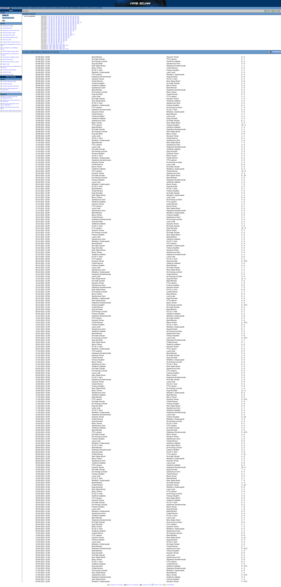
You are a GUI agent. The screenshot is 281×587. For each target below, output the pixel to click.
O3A (57, 45)
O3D (67, 45)
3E (63, 16)
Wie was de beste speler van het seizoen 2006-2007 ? (9, 104)
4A (68, 16)
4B (71, 16)
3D (61, 16)
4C (73, 16)
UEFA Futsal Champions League (10, 61)
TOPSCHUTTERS (49, 8)
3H (73, 26)
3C (59, 16)
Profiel (268, 11)
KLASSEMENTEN (24, 8)
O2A (50, 45)
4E (78, 16)
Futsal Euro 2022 (6, 39)
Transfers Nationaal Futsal (9, 81)
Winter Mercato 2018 (7, 74)
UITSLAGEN (15, 8)
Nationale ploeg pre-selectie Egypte (11, 91)
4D (75, 16)
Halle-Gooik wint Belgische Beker (10, 57)
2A (49, 16)
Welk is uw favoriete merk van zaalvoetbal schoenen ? (8, 97)
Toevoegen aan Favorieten (116, 584)
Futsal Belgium (170, 584)
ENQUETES (83, 8)
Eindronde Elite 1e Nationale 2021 (11, 42)
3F (66, 16)
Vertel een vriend (158, 584)
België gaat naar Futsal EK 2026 (10, 30)
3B (56, 16)
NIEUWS (69, 8)
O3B (60, 45)
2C (51, 16)
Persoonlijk (277, 11)
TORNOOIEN (58, 8)
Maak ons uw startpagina (132, 584)
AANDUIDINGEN (34, 8)
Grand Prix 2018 (6, 72)
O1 (47, 45)
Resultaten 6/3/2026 (7, 25)
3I (75, 26)
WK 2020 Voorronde (7, 59)
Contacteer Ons (146, 584)
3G (71, 26)
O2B (54, 45)
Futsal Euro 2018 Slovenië (9, 69)
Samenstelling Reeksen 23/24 (10, 37)
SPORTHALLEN (91, 8)
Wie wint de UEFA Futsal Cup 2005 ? (11, 110)
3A (54, 16)
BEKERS (41, 8)
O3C (64, 45)
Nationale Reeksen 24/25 (8, 32)
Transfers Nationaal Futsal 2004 (10, 86)
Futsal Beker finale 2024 (8, 35)
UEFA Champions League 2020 (10, 51)
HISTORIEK (99, 8)
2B (51, 17)
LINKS (64, 8)
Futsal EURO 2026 (7, 28)
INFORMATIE (75, 8)
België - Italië (5, 64)
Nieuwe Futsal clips (7, 83)
